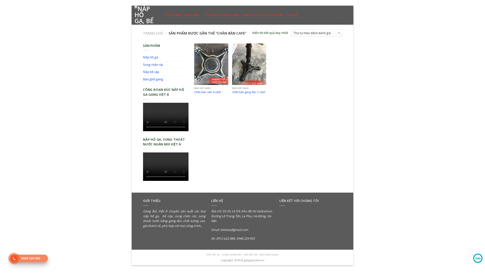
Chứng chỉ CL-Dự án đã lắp (262, 15)
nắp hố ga (151, 216)
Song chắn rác (153, 65)
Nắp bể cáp (151, 72)
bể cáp (167, 216)
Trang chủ (153, 33)
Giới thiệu (173, 15)
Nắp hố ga (150, 57)
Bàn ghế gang (153, 79)
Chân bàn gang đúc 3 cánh (248, 92)
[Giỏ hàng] (348, 15)
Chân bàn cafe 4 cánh (207, 92)
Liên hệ (292, 15)
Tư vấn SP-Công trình (222, 15)
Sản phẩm (191, 15)
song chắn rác (185, 216)
